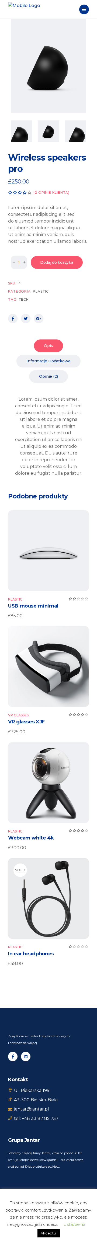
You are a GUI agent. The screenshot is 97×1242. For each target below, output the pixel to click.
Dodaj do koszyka (56, 262)
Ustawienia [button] (74, 1224)
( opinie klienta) (51, 192)
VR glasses (18, 715)
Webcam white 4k (31, 838)
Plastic (41, 291)
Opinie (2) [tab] (48, 376)
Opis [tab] (48, 345)
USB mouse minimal (33, 606)
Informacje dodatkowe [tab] (48, 361)
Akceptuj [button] (49, 1233)
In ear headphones (31, 954)
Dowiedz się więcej (48, 898)
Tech (24, 299)
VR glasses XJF (26, 722)
